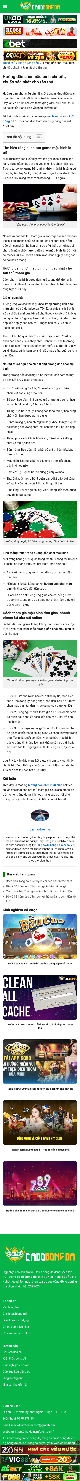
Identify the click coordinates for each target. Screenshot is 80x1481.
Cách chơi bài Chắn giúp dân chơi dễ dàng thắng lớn (39, 891)
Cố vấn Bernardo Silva (17, 1333)
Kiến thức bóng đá (14, 1358)
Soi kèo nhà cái (12, 1352)
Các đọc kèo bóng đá (16, 1371)
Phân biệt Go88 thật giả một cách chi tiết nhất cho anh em (40, 1088)
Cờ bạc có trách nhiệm (17, 1326)
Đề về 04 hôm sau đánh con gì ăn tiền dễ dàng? (36, 886)
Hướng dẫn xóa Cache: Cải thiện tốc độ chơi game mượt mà (40, 1026)
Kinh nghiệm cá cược (16, 1365)
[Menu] (5, 6)
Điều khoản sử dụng (16, 1320)
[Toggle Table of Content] (37, 137)
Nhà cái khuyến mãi (15, 1384)
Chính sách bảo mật (15, 1313)
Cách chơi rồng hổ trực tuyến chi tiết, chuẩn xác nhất (39, 881)
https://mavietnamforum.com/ (34, 1431)
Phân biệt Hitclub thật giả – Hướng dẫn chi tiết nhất (40, 1149)
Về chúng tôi (11, 1307)
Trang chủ (9, 63)
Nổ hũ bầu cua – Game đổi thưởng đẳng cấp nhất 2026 (40, 963)
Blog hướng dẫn (28, 63)
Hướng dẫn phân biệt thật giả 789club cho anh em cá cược (40, 1210)
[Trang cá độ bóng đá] (40, 6)
